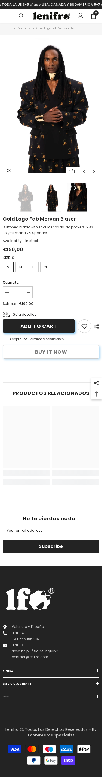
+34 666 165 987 (26, 638)
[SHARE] (95, 326)
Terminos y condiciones (46, 339)
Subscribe (51, 546)
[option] (51, 106)
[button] (84, 171)
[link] (84, 326)
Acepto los (18, 339)
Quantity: (11, 282)
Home (7, 28)
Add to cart (38, 326)
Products (23, 28)
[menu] (6, 16)
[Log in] (81, 16)
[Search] (21, 16)
